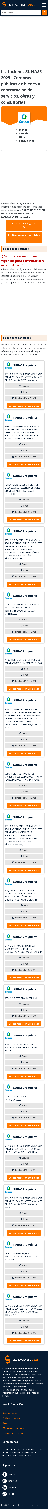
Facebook (12, 1474)
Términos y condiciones (13, 1428)
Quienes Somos (9, 1413)
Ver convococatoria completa (24, 406)
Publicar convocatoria (12, 1418)
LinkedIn (11, 1487)
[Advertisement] (24, 41)
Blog (4, 1423)
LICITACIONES (21, 5)
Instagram (12, 1480)
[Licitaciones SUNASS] (8, 366)
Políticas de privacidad (12, 1433)
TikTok (10, 1493)
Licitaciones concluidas (24, 235)
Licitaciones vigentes (24, 223)
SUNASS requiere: (25, 365)
